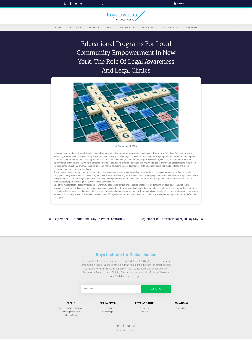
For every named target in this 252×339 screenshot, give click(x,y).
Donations (191, 27)
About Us (74, 27)
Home (58, 27)
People (93, 27)
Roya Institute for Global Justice (126, 254)
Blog (109, 27)
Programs (125, 27)
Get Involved (168, 27)
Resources (147, 27)
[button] (102, 4)
